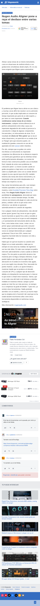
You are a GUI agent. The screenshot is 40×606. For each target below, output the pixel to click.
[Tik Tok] (9, 595)
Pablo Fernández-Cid (17, 339)
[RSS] (19, 595)
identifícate (14, 475)
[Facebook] (12, 595)
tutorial (17, 146)
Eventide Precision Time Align (23, 190)
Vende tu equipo (25, 587)
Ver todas (34, 373)
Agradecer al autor (17, 362)
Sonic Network (16, 587)
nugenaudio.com (20, 305)
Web (12, 355)
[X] (16, 595)
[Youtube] (5, 595)
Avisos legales (9, 589)
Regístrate (6, 475)
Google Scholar (18, 355)
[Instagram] (2, 595)
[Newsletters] (23, 595)
